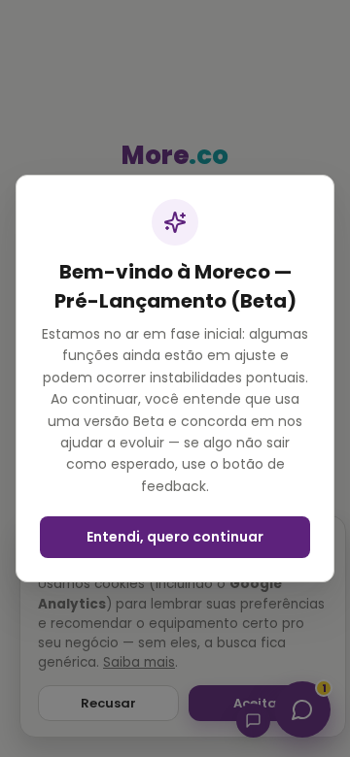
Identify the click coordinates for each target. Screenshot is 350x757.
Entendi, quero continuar (175, 536)
